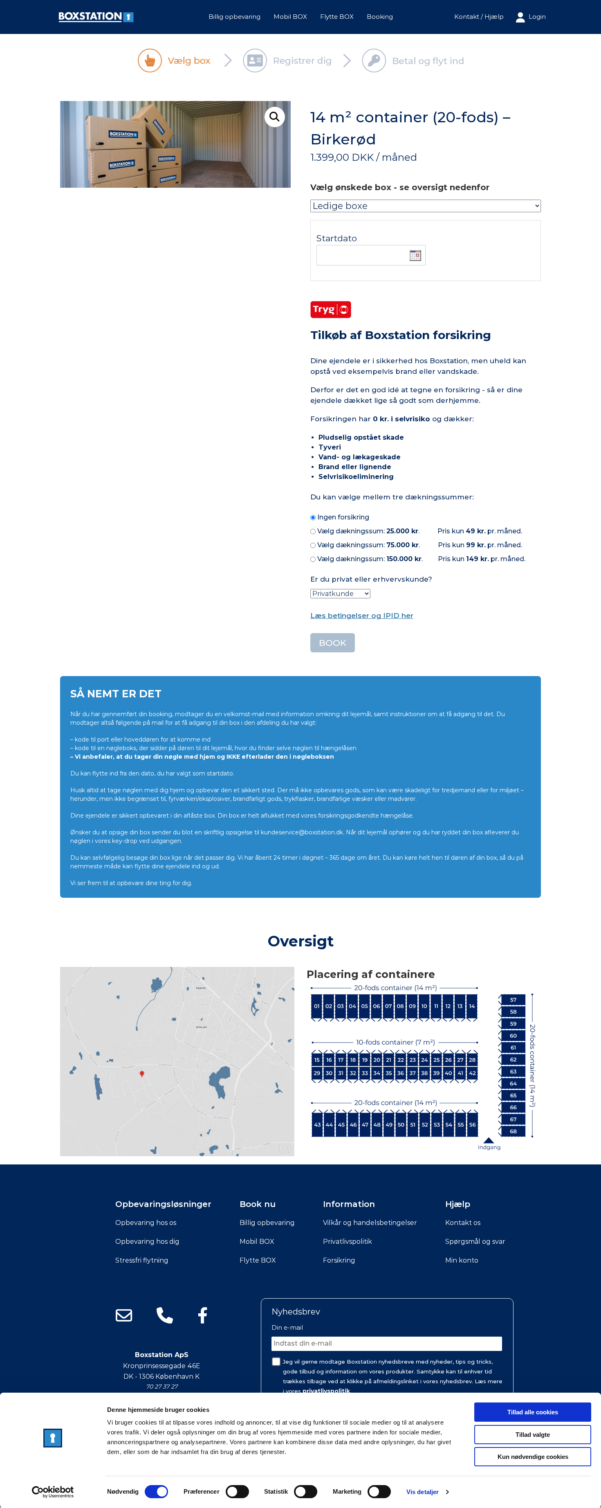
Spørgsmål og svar (475, 1241)
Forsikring (339, 1260)
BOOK (332, 643)
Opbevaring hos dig (147, 1241)
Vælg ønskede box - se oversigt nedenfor (399, 187)
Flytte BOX (337, 16)
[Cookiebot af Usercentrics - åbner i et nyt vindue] (53, 1492)
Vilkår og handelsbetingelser (370, 1223)
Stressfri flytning (141, 1260)
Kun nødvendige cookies (533, 1456)
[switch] (237, 1491)
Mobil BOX (290, 16)
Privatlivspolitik (347, 1241)
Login (536, 16)
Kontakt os (462, 1223)
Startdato (336, 238)
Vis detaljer (422, 1491)
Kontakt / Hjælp (479, 16)
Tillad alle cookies (532, 1412)
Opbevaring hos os (145, 1223)
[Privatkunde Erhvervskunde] (340, 593)
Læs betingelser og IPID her (361, 615)
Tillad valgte (533, 1434)
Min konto (461, 1260)
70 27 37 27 (161, 1386)
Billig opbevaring (234, 16)
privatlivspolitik (326, 1391)
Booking (380, 16)
